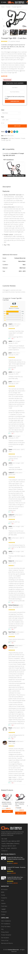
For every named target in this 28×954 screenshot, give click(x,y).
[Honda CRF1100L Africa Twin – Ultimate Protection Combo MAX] (3, 860)
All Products (4, 889)
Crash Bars (11, 138)
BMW (2, 892)
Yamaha (3, 903)
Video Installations (6, 921)
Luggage (3, 909)
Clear (3, 123)
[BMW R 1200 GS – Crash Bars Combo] (7, 797)
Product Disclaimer (6, 935)
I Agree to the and (14, 97)
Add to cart (17, 126)
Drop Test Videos (5, 926)
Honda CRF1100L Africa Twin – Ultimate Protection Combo (15, 878)
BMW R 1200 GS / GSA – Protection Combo (20, 804)
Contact (3, 914)
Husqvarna (4, 898)
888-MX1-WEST (12, 846)
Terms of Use (4, 940)
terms (16, 96)
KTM (2, 900)
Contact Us (4, 851)
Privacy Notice (5, 932)
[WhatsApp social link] (17, 132)
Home (2, 7)
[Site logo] (16, 2)
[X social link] (9, 132)
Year (2, 117)
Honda (3, 895)
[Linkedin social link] (14, 132)
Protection (17, 138)
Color (2, 110)
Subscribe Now (15, 101)
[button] (2, 19)
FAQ (2, 929)
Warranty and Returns (7, 943)
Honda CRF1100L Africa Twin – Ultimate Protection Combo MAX (15, 858)
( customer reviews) (14, 41)
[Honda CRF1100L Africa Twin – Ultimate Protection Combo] (3, 880)
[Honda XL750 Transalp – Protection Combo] (3, 870)
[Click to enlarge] (4, 26)
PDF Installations (5, 923)
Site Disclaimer (5, 937)
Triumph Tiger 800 (16, 7)
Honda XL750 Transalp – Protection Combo (16, 868)
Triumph (8, 7)
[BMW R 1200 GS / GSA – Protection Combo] (20, 797)
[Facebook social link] (6, 132)
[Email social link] (12, 132)
